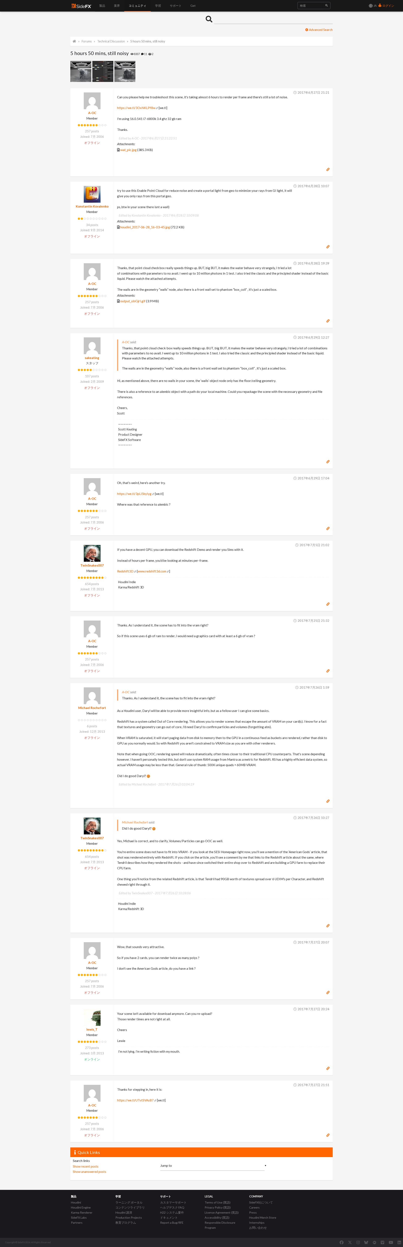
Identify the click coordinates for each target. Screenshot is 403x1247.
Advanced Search (320, 30)
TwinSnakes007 (92, 565)
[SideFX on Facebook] (342, 1242)
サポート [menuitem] (176, 5)
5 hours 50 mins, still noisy (147, 41)
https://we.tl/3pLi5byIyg (134, 494)
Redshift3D (125, 571)
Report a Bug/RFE (171, 1222)
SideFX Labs (79, 1217)
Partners (76, 1222)
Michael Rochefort (92, 708)
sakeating (92, 358)
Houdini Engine (81, 1207)
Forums (87, 41)
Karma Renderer (81, 1212)
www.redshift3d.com (152, 571)
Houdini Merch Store (262, 1217)
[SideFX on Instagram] (358, 1242)
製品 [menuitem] (102, 5)
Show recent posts (85, 1166)
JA (375, 5)
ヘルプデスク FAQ (172, 1207)
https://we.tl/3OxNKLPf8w (136, 108)
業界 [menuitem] (117, 5)
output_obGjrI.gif (132, 301)
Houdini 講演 (123, 1212)
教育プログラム (125, 1222)
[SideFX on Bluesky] (366, 1242)
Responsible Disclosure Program (220, 1225)
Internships (256, 1222)
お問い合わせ (258, 1227)
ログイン (388, 5)
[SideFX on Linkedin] (399, 1242)
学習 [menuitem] (158, 5)
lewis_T (92, 1029)
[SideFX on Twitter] (350, 1242)
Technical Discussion (111, 41)
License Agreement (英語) (222, 1212)
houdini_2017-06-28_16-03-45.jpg (145, 227)
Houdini (76, 1202)
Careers (254, 1207)
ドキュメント (169, 1217)
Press (253, 1212)
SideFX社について (261, 1202)
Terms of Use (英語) (217, 1202)
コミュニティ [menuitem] (137, 5)
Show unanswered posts (89, 1171)
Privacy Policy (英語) (218, 1207)
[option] (81, 71)
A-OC (92, 113)
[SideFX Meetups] (375, 1242)
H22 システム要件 (172, 1212)
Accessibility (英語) (217, 1217)
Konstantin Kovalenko (92, 206)
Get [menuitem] (193, 5)
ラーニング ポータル (129, 1202)
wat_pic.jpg (128, 150)
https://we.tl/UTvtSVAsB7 (135, 1100)
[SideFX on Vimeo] (382, 1242)
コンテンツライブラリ (130, 1207)
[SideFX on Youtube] (391, 1242)
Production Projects (128, 1217)
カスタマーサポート (173, 1202)
